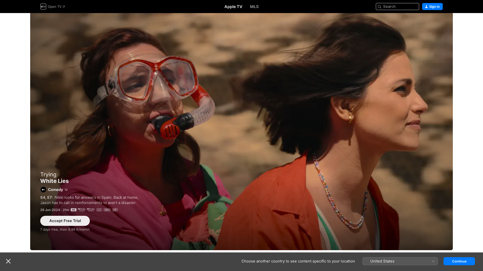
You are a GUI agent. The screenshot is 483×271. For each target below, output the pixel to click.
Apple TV (233, 6)
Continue (459, 261)
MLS (254, 6)
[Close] (8, 261)
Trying (48, 174)
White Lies (241, 131)
